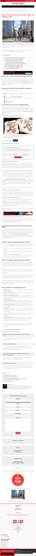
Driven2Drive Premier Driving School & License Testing (18, 4)
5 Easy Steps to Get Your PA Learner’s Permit (13, 60)
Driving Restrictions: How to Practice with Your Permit (15, 63)
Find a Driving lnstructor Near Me (18, 529)
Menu (19, 6)
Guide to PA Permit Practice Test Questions (11, 379)
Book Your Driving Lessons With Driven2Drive (14, 66)
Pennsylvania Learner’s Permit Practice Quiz (15, 62)
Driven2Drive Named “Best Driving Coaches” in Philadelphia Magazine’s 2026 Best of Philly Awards (18, 471)
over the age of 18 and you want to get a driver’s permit (15, 178)
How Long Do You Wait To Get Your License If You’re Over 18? (15, 378)
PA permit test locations (10, 221)
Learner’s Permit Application (17, 96)
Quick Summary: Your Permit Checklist (12, 68)
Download (15, 140)
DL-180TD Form (25, 81)
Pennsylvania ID (9, 102)
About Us (18, 531)
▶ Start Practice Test (18, 157)
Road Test (18, 525)
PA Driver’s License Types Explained (10, 376)
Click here (7, 553)
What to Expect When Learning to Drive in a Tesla (18, 501)
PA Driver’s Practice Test (8, 137)
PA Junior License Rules (7, 381)
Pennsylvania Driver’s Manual (17, 135)
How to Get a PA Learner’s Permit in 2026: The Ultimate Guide (18, 488)
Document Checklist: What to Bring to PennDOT (14, 59)
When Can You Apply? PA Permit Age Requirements (15, 57)
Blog (18, 530)
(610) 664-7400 (18, 512)
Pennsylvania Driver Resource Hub (10, 375)
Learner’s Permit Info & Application (7, 140)
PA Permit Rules (17, 254)
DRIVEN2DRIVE (19, 550)
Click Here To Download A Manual (18, 462)
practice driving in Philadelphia (17, 233)
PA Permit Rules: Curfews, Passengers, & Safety (14, 65)
